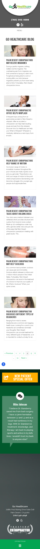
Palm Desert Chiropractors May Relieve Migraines (19, 61)
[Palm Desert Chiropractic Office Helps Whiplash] (20, 101)
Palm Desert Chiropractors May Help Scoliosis (19, 263)
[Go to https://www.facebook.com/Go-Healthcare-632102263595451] (18, 25)
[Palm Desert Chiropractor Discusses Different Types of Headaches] (20, 302)
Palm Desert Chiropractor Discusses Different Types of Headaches (19, 314)
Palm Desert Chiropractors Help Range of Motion (19, 162)
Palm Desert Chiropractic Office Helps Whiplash (18, 112)
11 (17, 358)
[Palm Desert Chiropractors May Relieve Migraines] (20, 51)
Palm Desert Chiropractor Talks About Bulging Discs (19, 212)
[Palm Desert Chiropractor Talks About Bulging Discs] (20, 202)
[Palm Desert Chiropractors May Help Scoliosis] (20, 252)
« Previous (8, 353)
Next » (24, 358)
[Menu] (20, 545)
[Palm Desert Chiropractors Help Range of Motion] (20, 151)
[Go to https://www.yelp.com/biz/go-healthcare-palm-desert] (22, 25)
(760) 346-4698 (20, 19)
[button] (20, 377)
